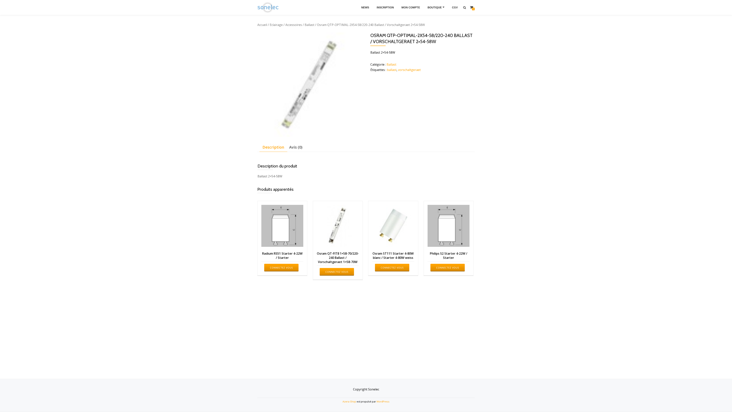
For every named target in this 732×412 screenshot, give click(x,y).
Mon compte (410, 7)
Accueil (262, 25)
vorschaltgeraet (409, 70)
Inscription (385, 7)
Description (273, 147)
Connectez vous (281, 267)
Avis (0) (295, 147)
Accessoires (293, 25)
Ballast (309, 25)
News (365, 7)
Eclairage (276, 25)
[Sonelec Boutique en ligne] (268, 7)
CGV (455, 7)
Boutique (435, 7)
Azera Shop (349, 401)
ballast (391, 70)
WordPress (382, 401)
